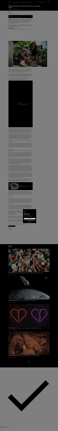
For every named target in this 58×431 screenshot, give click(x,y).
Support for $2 (29, 218)
